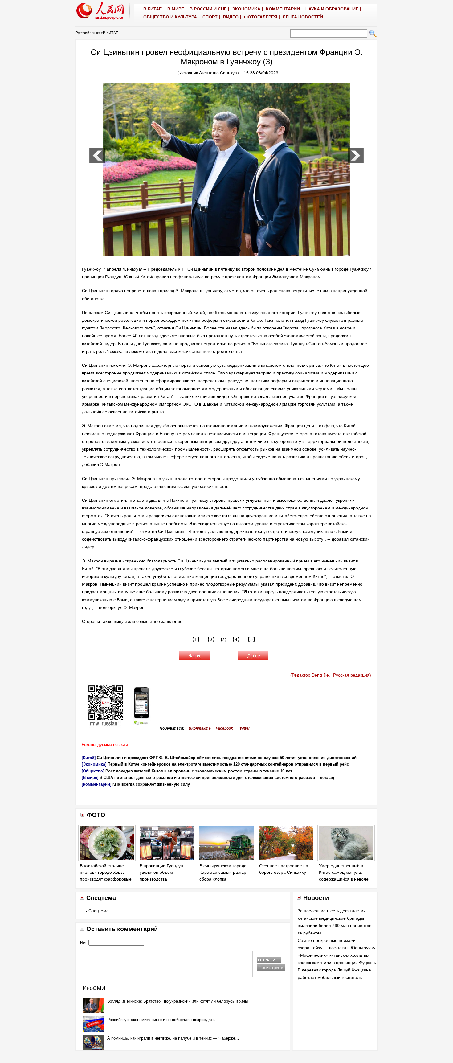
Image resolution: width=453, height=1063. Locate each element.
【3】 (223, 640)
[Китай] (89, 757)
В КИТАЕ (110, 33)
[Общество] (93, 771)
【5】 (251, 639)
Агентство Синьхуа (218, 72)
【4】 (236, 639)
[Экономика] (94, 764)
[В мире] (90, 777)
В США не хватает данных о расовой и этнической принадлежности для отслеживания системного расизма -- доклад (217, 777)
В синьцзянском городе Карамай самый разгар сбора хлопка (223, 872)
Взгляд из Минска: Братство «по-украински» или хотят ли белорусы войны (177, 1001)
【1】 (196, 639)
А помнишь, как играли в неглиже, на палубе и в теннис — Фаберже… (173, 1038)
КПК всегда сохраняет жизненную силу (151, 784)
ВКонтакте (200, 728)
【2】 (211, 639)
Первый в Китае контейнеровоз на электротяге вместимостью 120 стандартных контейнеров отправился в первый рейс (228, 764)
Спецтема (98, 910)
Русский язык (87, 33)
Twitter (244, 728)
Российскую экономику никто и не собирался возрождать (161, 1019)
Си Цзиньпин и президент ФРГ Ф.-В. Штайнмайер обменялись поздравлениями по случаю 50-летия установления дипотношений (227, 757)
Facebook (224, 728)
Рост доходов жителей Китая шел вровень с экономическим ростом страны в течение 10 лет (198, 771)
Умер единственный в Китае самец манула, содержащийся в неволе (344, 872)
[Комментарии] (96, 784)
